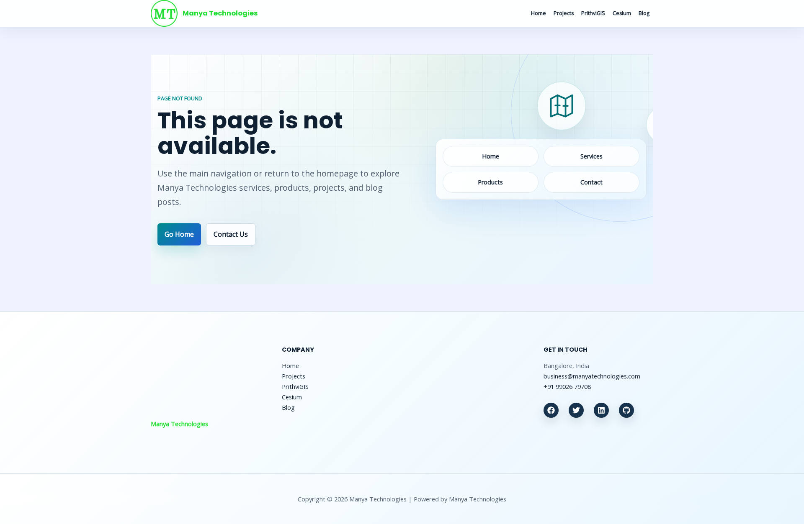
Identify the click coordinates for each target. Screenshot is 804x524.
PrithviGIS (593, 13)
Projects (564, 13)
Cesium (622, 13)
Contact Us (231, 234)
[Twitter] (576, 410)
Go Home (179, 234)
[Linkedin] (601, 410)
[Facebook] (551, 410)
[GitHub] (626, 410)
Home (538, 13)
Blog (644, 13)
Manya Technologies (220, 13)
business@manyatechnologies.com (592, 376)
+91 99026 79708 (567, 386)
